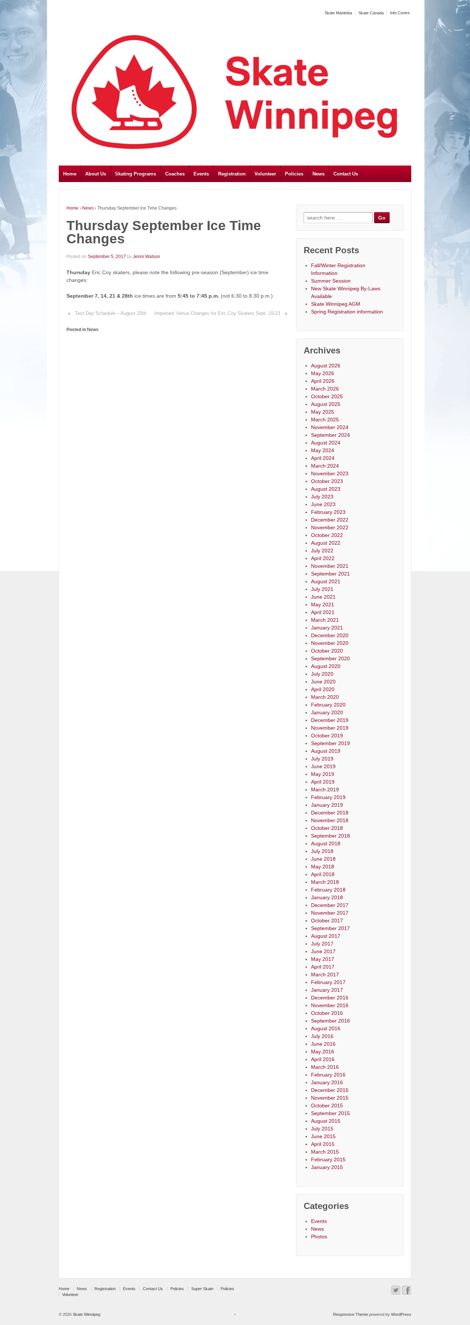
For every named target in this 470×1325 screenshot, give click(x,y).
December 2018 (329, 813)
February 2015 (328, 1159)
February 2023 (328, 512)
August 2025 (325, 404)
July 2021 (322, 589)
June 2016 (323, 1044)
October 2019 (327, 735)
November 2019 (329, 728)
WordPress (401, 1314)
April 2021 (323, 612)
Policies (294, 174)
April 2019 (323, 782)
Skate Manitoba (338, 13)
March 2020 (325, 697)
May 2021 (322, 604)
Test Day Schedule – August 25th (110, 313)
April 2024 (323, 458)
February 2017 (328, 982)
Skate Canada (371, 13)
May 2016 (322, 1051)
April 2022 (323, 558)
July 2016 (322, 1036)
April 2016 (323, 1059)
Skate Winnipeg (86, 1314)
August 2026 (325, 366)
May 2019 (322, 774)
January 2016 (327, 1082)
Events (201, 174)
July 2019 (322, 759)
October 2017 (327, 920)
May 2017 (322, 959)
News (318, 174)
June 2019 (323, 766)
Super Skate (202, 1288)
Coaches (175, 174)
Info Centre (400, 13)
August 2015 (325, 1121)
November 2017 (329, 913)
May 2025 (322, 412)
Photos (319, 1236)
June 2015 (323, 1136)
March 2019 (325, 789)
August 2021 (325, 581)
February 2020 (328, 705)
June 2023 (323, 504)
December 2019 (329, 720)
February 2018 (328, 890)
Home (69, 174)
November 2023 (329, 473)
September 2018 (330, 836)
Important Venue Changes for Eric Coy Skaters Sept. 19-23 (217, 313)
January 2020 (327, 712)
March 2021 (325, 620)
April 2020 (323, 689)
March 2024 (325, 466)
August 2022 (325, 543)
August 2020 (325, 666)
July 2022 (322, 550)
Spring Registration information (347, 312)
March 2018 (325, 882)
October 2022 (327, 535)
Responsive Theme (350, 1314)
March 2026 (325, 389)
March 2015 (325, 1152)
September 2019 (330, 743)
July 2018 (322, 851)
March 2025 (325, 419)
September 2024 (330, 435)
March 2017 (325, 974)
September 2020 (330, 658)
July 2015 (322, 1129)
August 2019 (325, 751)
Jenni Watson (146, 256)
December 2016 (329, 998)
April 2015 (323, 1144)
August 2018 (325, 843)
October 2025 (327, 396)
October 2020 (327, 651)
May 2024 (322, 450)
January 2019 (327, 805)
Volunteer (265, 174)
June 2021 (323, 597)
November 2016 (329, 1005)
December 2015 (329, 1090)
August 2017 (325, 936)
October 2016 (327, 1013)
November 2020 (329, 643)
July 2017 (322, 944)
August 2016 (325, 1028)
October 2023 (327, 481)
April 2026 (323, 381)
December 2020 (329, 635)
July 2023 (322, 497)
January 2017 (327, 990)
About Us (95, 174)
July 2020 (322, 674)
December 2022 (329, 520)
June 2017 (323, 951)
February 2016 (328, 1075)
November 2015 (329, 1098)
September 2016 (330, 1021)
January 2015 (327, 1167)
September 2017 (330, 928)
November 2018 (329, 820)
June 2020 (323, 682)
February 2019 (328, 797)
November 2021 (329, 566)
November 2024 (329, 427)
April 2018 (323, 874)
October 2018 (327, 828)
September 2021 (330, 574)
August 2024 (325, 443)
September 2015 (330, 1113)
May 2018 (322, 867)
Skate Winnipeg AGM (335, 304)
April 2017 (323, 967)
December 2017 (329, 905)
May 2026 (322, 373)
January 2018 (327, 897)
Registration (232, 174)
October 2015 (327, 1105)
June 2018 (323, 859)
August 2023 (325, 489)
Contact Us (345, 174)
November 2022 (329, 527)
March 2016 (325, 1067)
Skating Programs (135, 174)
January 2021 (327, 628)
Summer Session (331, 281)
